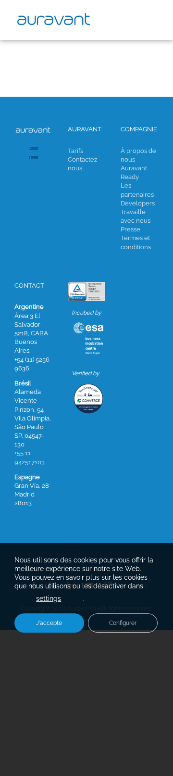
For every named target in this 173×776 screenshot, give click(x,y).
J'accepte (49, 623)
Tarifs (75, 150)
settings (48, 598)
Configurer (122, 623)
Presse (130, 229)
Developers (138, 203)
